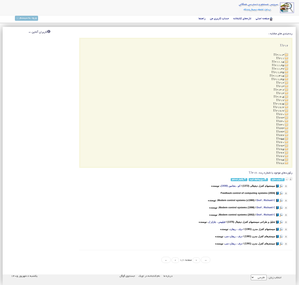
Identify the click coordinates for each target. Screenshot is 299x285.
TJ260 (280, 142)
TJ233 (280, 128)
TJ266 (280, 152)
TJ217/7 (279, 110)
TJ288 (280, 163)
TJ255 (280, 138)
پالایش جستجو (238, 180)
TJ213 (280, 86)
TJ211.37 (278, 69)
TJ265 (280, 149)
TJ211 (280, 58)
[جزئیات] (286, 186)
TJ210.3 (279, 55)
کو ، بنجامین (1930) (230, 185)
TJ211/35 (278, 72)
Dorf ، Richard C (266, 200)
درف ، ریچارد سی (233, 236)
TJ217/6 (279, 107)
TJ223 (280, 117)
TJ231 (280, 124)
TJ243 (280, 131)
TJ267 (280, 156)
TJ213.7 (279, 90)
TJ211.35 (278, 65)
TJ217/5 (279, 104)
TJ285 (280, 159)
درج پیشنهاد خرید (257, 180)
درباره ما (168, 276)
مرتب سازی (276, 180)
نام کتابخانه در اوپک (149, 276)
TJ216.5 (279, 97)
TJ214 (280, 93)
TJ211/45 (278, 79)
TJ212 (280, 83)
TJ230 (280, 121)
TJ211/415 (277, 76)
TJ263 (280, 145)
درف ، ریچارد (236, 229)
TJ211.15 (278, 62)
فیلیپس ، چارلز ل (216, 222)
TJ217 (280, 100)
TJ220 (280, 114)
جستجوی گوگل (127, 276)
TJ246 (280, 135)
